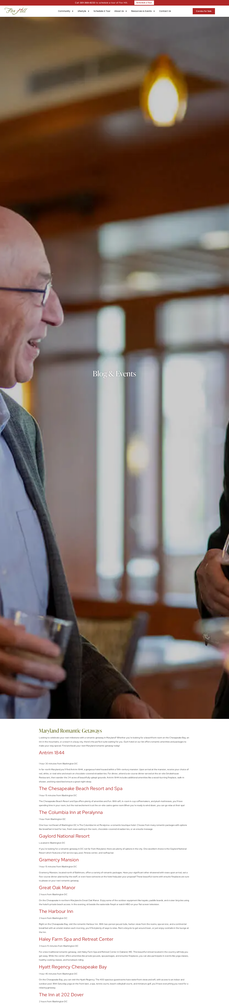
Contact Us (165, 11)
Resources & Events (141, 11)
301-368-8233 (87, 2)
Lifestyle (82, 11)
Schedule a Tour (102, 11)
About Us (119, 11)
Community (64, 11)
